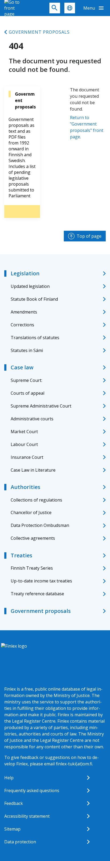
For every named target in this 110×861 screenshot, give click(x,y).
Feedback (13, 803)
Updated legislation (30, 286)
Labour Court (24, 444)
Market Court (24, 432)
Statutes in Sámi (27, 350)
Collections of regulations (36, 500)
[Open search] (54, 8)
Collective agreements (33, 538)
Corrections (22, 325)
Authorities (25, 487)
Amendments (24, 312)
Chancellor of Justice (31, 512)
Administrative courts (32, 419)
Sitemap (12, 829)
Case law (22, 367)
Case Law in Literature (33, 470)
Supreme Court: (26, 380)
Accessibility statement (27, 816)
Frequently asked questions (31, 790)
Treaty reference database (37, 594)
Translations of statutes (35, 338)
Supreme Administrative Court (41, 406)
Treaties (21, 555)
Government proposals (39, 32)
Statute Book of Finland (34, 299)
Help (9, 778)
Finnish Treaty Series (32, 568)
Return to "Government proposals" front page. (86, 127)
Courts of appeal (27, 393)
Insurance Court (27, 457)
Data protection (20, 842)
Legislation (25, 273)
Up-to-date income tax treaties (41, 581)
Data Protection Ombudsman (40, 525)
